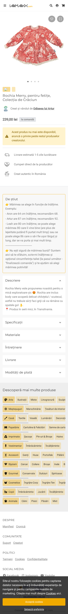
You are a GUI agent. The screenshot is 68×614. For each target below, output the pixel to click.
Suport (7, 542)
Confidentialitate (37, 559)
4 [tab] (38, 82)
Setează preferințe (34, 609)
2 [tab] (31, 82)
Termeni (8, 559)
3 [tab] (35, 82)
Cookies (20, 559)
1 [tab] (28, 82)
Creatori (18, 542)
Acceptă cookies (34, 601)
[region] (34, 401)
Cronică (20, 526)
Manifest (8, 526)
